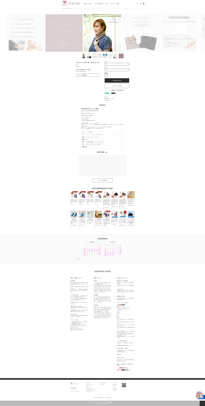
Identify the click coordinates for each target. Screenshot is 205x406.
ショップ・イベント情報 (115, 3)
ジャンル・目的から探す (98, 3)
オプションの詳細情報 (81, 75)
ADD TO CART (118, 80)
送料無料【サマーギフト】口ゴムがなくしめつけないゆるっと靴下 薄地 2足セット (82, 221)
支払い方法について (89, 388)
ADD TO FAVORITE (117, 86)
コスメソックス (69, 8)
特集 (106, 3)
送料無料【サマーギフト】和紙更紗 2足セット (90, 220)
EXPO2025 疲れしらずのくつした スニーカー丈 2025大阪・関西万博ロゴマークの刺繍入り (131, 221)
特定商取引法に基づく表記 (109, 98)
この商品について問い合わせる (117, 90)
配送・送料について (89, 384)
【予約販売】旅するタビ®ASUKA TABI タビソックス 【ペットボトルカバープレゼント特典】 (98, 221)
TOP (64, 8)
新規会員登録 (115, 384)
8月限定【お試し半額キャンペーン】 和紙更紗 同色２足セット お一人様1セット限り (130, 201)
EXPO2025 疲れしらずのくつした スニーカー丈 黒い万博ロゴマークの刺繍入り (122, 221)
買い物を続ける (107, 100)
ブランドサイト (72, 389)
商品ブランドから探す (87, 3)
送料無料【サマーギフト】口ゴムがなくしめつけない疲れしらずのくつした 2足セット (73, 221)
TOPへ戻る (102, 379)
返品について (88, 386)
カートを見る (115, 388)
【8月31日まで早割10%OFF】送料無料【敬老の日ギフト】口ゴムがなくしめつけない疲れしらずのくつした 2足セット (106, 202)
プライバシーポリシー (89, 391)
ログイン (114, 386)
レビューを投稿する (102, 180)
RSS (100, 384)
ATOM (103, 384)
